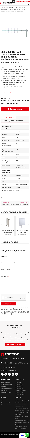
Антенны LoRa (19, 388)
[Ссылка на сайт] (9, 374)
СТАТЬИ (18, 398)
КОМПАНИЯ (5, 379)
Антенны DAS (18, 386)
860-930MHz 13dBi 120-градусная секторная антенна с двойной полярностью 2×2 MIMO (8, 231)
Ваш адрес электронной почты (10, 263)
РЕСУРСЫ (4, 398)
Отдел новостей (5, 402)
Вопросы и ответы (6, 404)
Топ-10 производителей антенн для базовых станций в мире (21, 404)
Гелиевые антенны (20, 390)
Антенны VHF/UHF (20, 394)
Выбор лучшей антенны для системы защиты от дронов (22, 422)
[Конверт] (16, 374)
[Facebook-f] (2, 374)
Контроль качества (6, 384)
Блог (2, 400)
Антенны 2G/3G (19, 7)
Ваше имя (4, 256)
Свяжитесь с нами (6, 392)
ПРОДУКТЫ (19, 379)
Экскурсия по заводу (7, 388)
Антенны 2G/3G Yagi (6, 9)
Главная (3, 7)
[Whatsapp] (13, 374)
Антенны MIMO (19, 384)
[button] (13, 1)
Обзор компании (5, 382)
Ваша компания (5, 269)
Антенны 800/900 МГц (22, 100)
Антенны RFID (19, 392)
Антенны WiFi (18, 382)
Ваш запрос (4, 276)
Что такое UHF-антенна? (22, 400)
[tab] (8, 117)
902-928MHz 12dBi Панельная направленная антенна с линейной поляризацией (22, 231)
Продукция (10, 7)
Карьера (3, 386)
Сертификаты (4, 390)
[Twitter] (5, 374)
